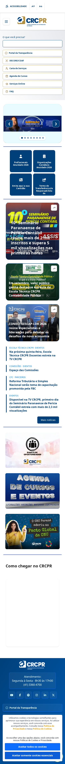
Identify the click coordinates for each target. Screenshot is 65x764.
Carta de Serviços (18, 68)
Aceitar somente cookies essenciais (32, 755)
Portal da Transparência (20, 53)
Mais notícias (48, 419)
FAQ (12, 91)
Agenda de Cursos (18, 76)
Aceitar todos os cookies (32, 746)
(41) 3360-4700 (33, 685)
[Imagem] (32, 450)
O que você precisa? (14, 37)
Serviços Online (17, 83)
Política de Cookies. (42, 728)
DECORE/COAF (17, 60)
